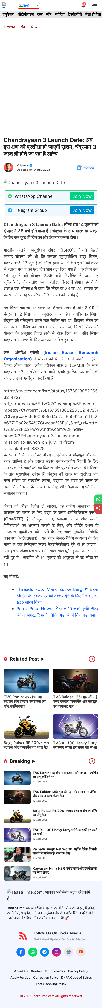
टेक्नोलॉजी (75, 14)
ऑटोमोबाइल (26, 14)
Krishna (22, 165)
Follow (89, 167)
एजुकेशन (8, 14)
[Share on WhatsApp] (98, 498)
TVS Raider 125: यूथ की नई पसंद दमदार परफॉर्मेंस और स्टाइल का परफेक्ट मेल (75, 701)
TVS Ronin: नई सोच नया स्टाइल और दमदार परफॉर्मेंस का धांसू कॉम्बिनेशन (25, 701)
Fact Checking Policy (51, 984)
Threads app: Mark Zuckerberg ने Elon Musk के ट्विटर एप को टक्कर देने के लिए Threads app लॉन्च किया (57, 596)
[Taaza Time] (7, 5)
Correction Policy (45, 977)
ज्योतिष (60, 14)
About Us (21, 971)
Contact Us (39, 971)
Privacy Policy (78, 971)
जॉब (48, 14)
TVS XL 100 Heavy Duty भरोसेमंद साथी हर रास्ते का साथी (75, 745)
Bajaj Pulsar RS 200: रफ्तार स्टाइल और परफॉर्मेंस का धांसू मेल (26, 745)
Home (9, 26)
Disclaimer (57, 971)
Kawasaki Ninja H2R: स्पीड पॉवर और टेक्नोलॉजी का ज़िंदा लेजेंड (65, 870)
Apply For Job (20, 977)
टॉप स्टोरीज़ (29, 26)
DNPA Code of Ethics (76, 977)
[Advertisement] (51, 83)
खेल (40, 14)
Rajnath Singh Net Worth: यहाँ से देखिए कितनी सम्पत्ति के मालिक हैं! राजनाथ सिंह (65, 851)
